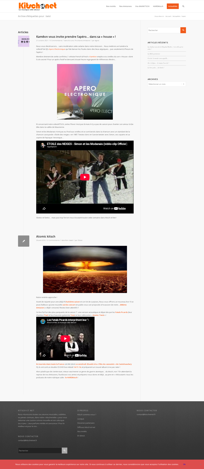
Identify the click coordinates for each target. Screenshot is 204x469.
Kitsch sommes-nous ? (86, 414)
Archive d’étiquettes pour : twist (34, 16)
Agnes (97, 40)
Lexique (80, 419)
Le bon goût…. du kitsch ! (156, 68)
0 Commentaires (56, 40)
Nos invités (82, 431)
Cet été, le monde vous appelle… (158, 58)
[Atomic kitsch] (23, 241)
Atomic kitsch (45, 236)
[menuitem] (111, 6)
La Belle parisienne (154, 54)
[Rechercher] (183, 6)
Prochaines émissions (82, 40)
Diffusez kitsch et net (86, 427)
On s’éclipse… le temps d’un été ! (158, 63)
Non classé (69, 240)
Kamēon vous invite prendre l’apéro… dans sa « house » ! (76, 37)
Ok (184, 464)
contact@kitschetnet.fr (27, 440)
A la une (71, 40)
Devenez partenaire (86, 423)
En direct (81, 435)
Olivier (80, 240)
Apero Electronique (57, 49)
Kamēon (93, 56)
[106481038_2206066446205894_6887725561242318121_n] (23, 41)
